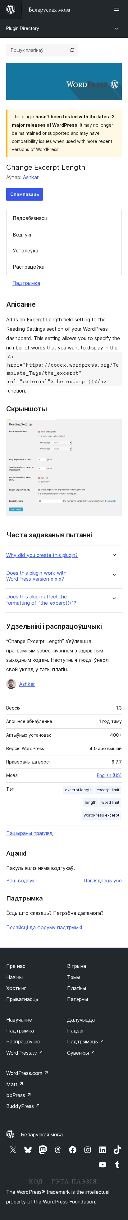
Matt (15, 1084)
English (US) (109, 775)
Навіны (14, 977)
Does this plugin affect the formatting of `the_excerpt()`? (41, 600)
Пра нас (15, 966)
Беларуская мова (42, 1134)
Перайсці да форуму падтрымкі (44, 927)
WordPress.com (27, 1073)
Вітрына (76, 966)
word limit (110, 802)
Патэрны (77, 999)
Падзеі (75, 1030)
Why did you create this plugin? (42, 555)
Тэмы (73, 977)
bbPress (18, 1095)
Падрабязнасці (30, 218)
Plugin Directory (22, 28)
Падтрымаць (85, 1041)
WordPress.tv (24, 1053)
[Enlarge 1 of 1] (113, 427)
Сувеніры (81, 1053)
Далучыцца (81, 1020)
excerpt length (78, 790)
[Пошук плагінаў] (72, 50)
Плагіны (76, 988)
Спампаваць (24, 194)
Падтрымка (26, 283)
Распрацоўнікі (23, 1041)
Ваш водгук (20, 880)
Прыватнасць (22, 999)
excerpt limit (108, 790)
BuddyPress (23, 1106)
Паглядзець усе (103, 880)
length (90, 802)
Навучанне (19, 1020)
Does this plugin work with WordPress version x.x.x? (36, 576)
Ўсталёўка (25, 250)
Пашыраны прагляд (29, 833)
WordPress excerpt (101, 815)
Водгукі (22, 235)
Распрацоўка (28, 267)
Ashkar (31, 177)
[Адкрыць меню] (118, 9)
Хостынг (16, 988)
